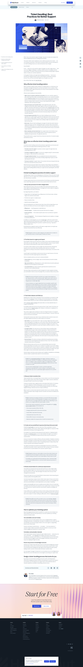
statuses (32, 299)
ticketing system (32, 433)
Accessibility (48, 631)
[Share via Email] (80, 67)
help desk (37, 535)
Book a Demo (46, 606)
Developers (60, 624)
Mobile (11, 631)
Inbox (11, 624)
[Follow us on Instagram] (72, 644)
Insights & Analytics (13, 628)
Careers (47, 627)
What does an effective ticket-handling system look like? (6, 60)
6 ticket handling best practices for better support (6, 63)
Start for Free (70, 2)
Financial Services (25, 637)
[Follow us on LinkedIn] (70, 644)
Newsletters (48, 628)
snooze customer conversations (40, 362)
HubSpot (37, 628)
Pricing (45, 2)
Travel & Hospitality (26, 630)
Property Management (26, 633)
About (47, 624)
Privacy (50, 630)
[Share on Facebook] (80, 61)
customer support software (31, 302)
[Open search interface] (72, 7)
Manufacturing (25, 636)
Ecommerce (25, 628)
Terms (47, 630)
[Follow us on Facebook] (68, 644)
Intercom (37, 625)
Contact (60, 627)
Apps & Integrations (13, 630)
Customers (48, 625)
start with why (38, 80)
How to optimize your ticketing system (6, 66)
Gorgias (37, 630)
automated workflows (36, 358)
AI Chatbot (12, 625)
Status (61, 628)
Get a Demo (63, 2)
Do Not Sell (47, 633)
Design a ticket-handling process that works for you (7, 70)
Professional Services (26, 639)
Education (24, 624)
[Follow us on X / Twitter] (67, 644)
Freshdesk (37, 627)
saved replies (31, 427)
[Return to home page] (14, 2)
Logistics (24, 634)
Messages (11, 627)
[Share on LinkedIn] (80, 64)
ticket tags (44, 219)
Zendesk (37, 624)
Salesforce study (31, 98)
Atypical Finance (39, 579)
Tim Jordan (31, 573)
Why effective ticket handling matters (7, 56)
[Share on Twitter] (80, 58)
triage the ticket (35, 308)
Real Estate (24, 631)
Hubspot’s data (51, 107)
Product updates (13, 633)
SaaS (23, 627)
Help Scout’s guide (54, 493)
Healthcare (24, 625)
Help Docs (60, 625)
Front (36, 631)
